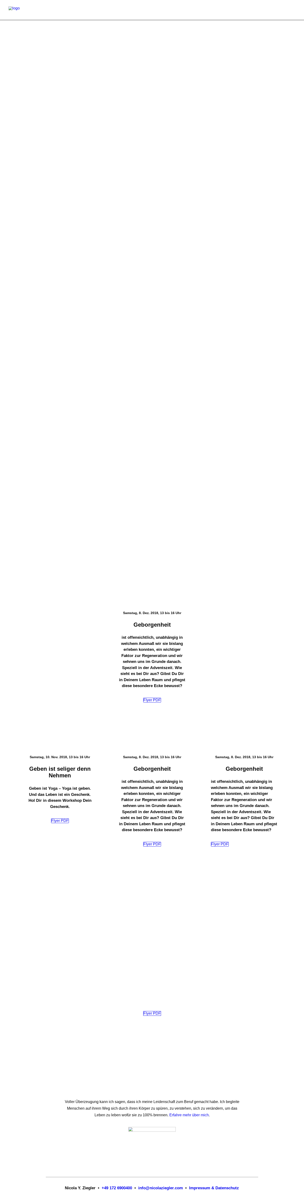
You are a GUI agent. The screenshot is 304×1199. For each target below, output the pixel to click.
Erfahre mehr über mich (189, 1115)
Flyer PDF (152, 700)
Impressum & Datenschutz (214, 1188)
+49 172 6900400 (117, 1188)
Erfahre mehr (29, 260)
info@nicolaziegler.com (160, 1188)
